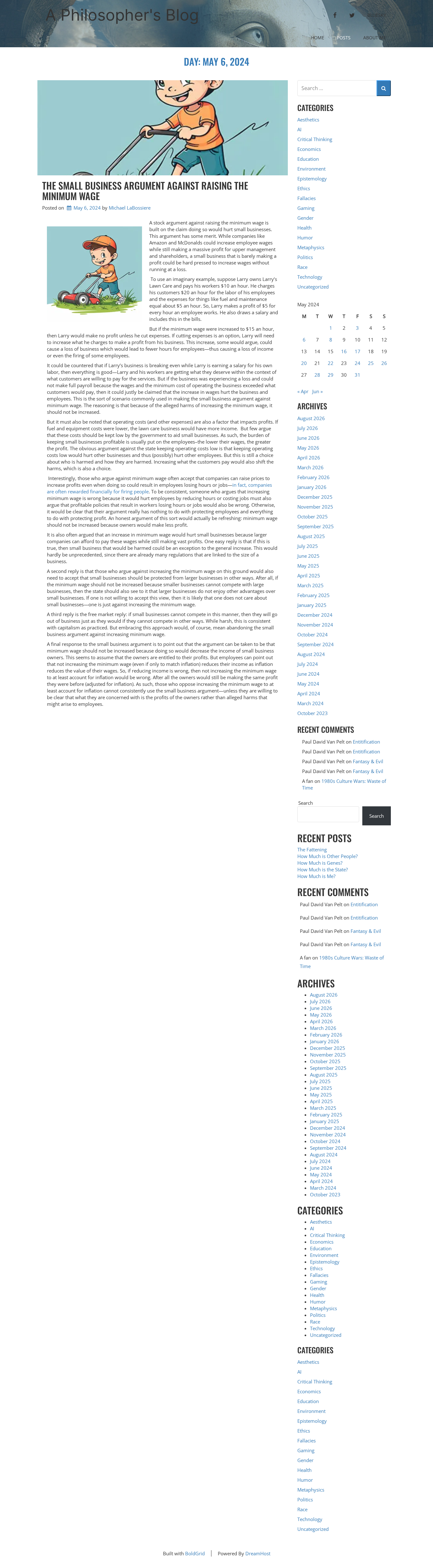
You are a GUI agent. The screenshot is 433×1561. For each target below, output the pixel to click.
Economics (309, 149)
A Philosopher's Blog (122, 14)
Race (302, 267)
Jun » (317, 391)
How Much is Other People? (327, 856)
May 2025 (308, 566)
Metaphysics (310, 247)
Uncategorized (313, 286)
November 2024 (315, 624)
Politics (305, 257)
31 (357, 375)
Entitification (366, 741)
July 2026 (307, 428)
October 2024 (312, 634)
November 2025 (315, 507)
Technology (309, 277)
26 (384, 363)
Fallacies (306, 198)
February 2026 (313, 477)
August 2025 (311, 536)
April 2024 (308, 693)
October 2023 (312, 713)
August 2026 (311, 418)
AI (299, 129)
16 (344, 351)
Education (308, 159)
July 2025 (307, 546)
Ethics (303, 188)
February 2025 (313, 595)
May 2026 (308, 448)
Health (304, 227)
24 (357, 363)
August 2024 (311, 654)
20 (304, 363)
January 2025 (311, 605)
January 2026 (311, 487)
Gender (305, 218)
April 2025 (308, 575)
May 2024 (308, 683)
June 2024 (308, 674)
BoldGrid (195, 1553)
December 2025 (315, 497)
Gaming (305, 208)
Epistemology (312, 178)
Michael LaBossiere (130, 208)
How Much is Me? (316, 876)
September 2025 (315, 526)
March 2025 (310, 585)
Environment (311, 169)
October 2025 (312, 516)
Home (317, 38)
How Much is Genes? (319, 863)
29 (330, 375)
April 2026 (308, 457)
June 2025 (308, 556)
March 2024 (310, 703)
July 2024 (307, 664)
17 (357, 351)
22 (330, 363)
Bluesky (376, 15)
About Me (374, 38)
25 (371, 363)
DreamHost (257, 1553)
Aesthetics (308, 119)
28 (317, 375)
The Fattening (312, 849)
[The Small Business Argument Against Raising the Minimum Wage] (162, 127)
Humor (305, 237)
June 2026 (308, 438)
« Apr (302, 391)
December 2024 (315, 615)
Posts (344, 38)
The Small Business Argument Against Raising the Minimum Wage (145, 190)
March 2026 (310, 467)
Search (305, 803)
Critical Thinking (314, 139)
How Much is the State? (322, 869)
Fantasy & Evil (368, 761)
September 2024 (315, 644)
